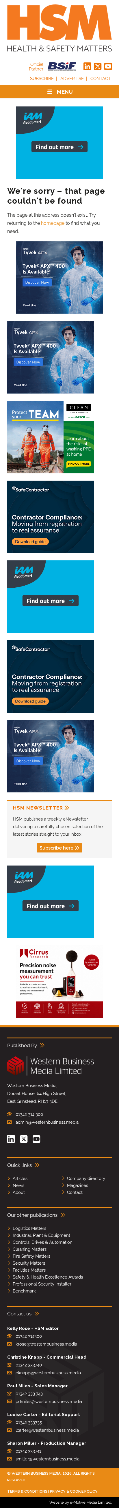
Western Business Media (36, 1473)
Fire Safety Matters (31, 1256)
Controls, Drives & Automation (42, 1242)
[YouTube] (108, 67)
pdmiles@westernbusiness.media (49, 1401)
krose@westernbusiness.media (46, 1344)
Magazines (77, 1185)
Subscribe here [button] (56, 848)
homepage (52, 223)
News (18, 1185)
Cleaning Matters (30, 1249)
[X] (97, 67)
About (19, 1192)
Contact (100, 78)
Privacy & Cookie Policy (74, 1491)
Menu (65, 91)
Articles (20, 1178)
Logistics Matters (29, 1228)
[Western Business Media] (50, 1074)
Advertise (72, 78)
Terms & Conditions (27, 1491)
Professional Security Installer (42, 1284)
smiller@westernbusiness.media (47, 1459)
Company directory (86, 1178)
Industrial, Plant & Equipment (41, 1235)
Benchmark (24, 1291)
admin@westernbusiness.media (47, 1122)
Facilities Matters (29, 1270)
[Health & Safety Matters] (59, 28)
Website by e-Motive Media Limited (80, 1502)
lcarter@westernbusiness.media (47, 1430)
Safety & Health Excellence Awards (48, 1277)
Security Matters (29, 1263)
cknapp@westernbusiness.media (48, 1372)
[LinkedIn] (87, 67)
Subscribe (42, 78)
